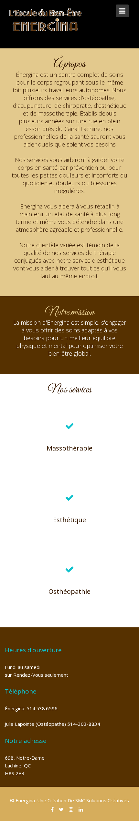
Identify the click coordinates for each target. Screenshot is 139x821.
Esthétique (69, 519)
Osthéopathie (69, 591)
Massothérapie (69, 448)
